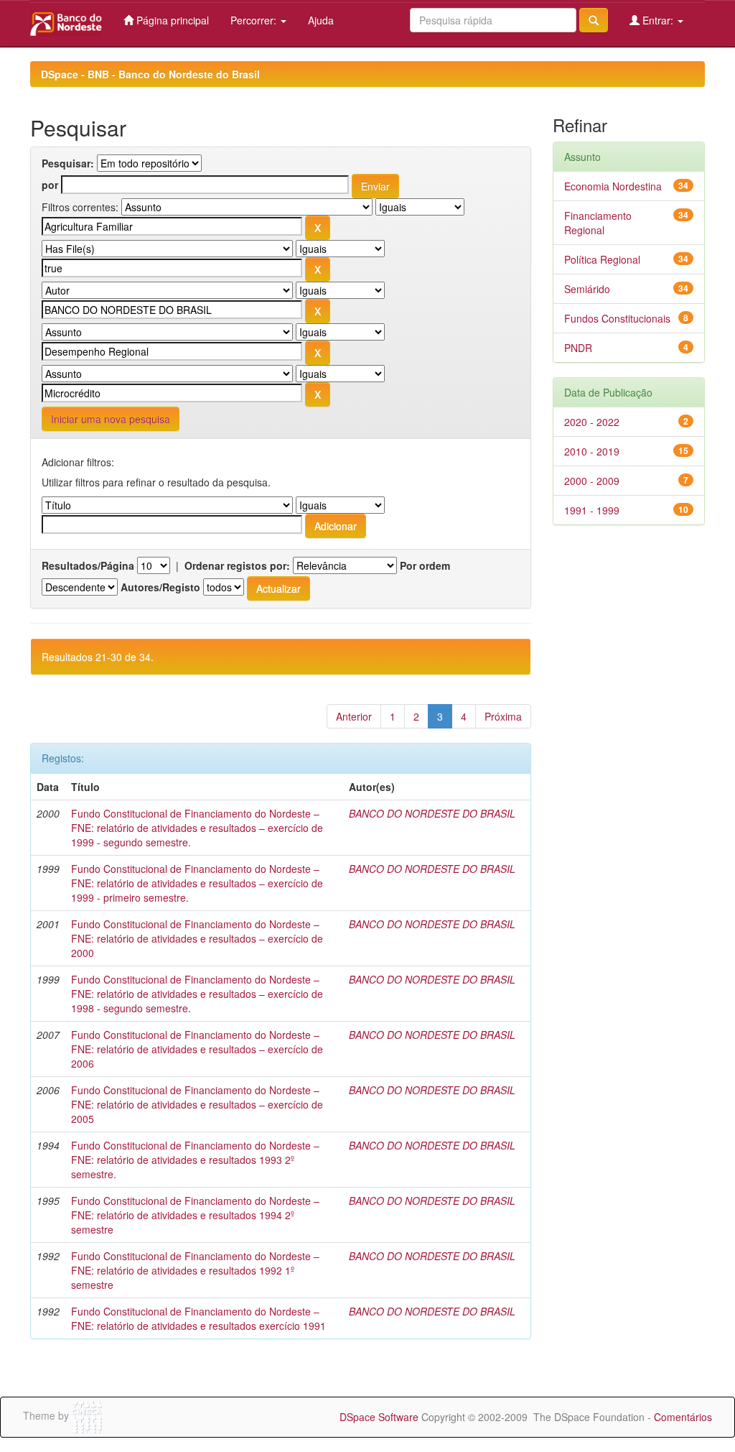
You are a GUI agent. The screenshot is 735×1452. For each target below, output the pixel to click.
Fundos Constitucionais (617, 318)
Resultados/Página (88, 565)
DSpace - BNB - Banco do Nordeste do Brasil (150, 74)
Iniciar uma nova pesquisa (110, 419)
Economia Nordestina (613, 186)
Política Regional (602, 259)
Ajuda (321, 20)
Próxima (503, 716)
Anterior (354, 716)
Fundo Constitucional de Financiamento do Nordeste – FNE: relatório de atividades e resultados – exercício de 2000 (197, 938)
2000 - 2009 (591, 480)
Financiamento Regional (598, 222)
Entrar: (658, 20)
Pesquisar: (68, 163)
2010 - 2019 (591, 451)
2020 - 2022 (591, 422)
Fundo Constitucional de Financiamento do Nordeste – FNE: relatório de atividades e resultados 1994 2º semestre (195, 1214)
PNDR (578, 348)
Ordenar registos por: (237, 565)
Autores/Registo (160, 587)
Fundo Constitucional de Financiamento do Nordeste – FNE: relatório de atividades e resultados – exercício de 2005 (197, 1104)
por (50, 184)
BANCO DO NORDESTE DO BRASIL (432, 813)
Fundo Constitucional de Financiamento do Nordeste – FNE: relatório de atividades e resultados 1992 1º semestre (195, 1270)
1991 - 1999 (591, 510)
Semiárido (587, 289)
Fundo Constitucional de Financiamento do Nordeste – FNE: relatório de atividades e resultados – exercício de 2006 (197, 1048)
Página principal (171, 20)
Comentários (683, 1417)
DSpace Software (379, 1417)
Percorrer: (254, 20)
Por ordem (425, 565)
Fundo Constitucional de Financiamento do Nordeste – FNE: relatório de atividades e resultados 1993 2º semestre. (195, 1159)
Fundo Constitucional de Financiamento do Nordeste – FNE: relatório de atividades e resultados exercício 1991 (198, 1318)
